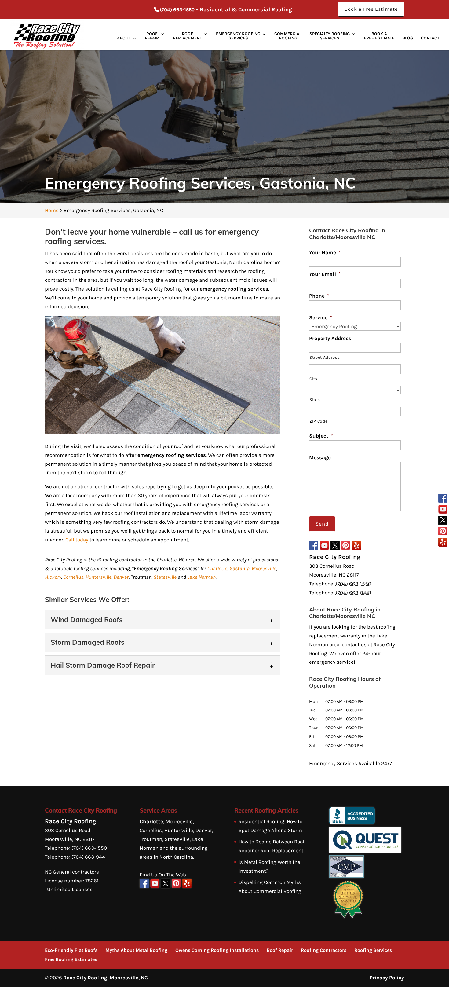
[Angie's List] (348, 917)
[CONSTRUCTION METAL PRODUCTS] (346, 876)
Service (320, 317)
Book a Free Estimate (371, 9)
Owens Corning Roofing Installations (217, 950)
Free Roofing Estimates (71, 959)
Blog (407, 38)
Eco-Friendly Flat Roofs (71, 950)
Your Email (325, 274)
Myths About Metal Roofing (136, 950)
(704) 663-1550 (177, 10)
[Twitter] (442, 521)
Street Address (324, 357)
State (314, 399)
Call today (76, 540)
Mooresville (264, 568)
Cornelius (73, 577)
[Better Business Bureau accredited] (352, 823)
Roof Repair (152, 36)
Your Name (325, 252)
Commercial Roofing (287, 36)
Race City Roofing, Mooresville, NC (105, 977)
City (313, 378)
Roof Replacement (187, 36)
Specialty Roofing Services (329, 36)
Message (320, 457)
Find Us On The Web (163, 874)
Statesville (165, 577)
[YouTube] (442, 510)
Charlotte (217, 568)
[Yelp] (442, 543)
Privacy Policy (387, 977)
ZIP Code (318, 421)
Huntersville (98, 577)
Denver (121, 577)
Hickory (53, 577)
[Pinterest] (442, 532)
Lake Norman (201, 577)
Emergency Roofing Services (238, 36)
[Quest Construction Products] (365, 851)
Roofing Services (373, 950)
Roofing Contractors (323, 950)
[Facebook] (442, 499)
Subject (321, 436)
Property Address (330, 338)
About (124, 38)
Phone (319, 296)
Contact (430, 38)
